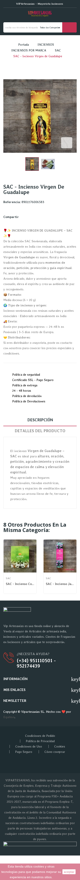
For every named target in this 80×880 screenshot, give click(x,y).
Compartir (23, 217)
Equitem (8, 717)
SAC (8, 578)
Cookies (59, 746)
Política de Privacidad (40, 741)
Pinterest (34, 217)
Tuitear (29, 217)
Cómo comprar (54, 751)
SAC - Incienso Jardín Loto (60, 584)
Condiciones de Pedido (40, 735)
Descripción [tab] (40, 420)
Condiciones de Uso (28, 746)
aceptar (69, 872)
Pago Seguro (23, 751)
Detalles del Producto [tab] (40, 430)
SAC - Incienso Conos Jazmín (20, 584)
